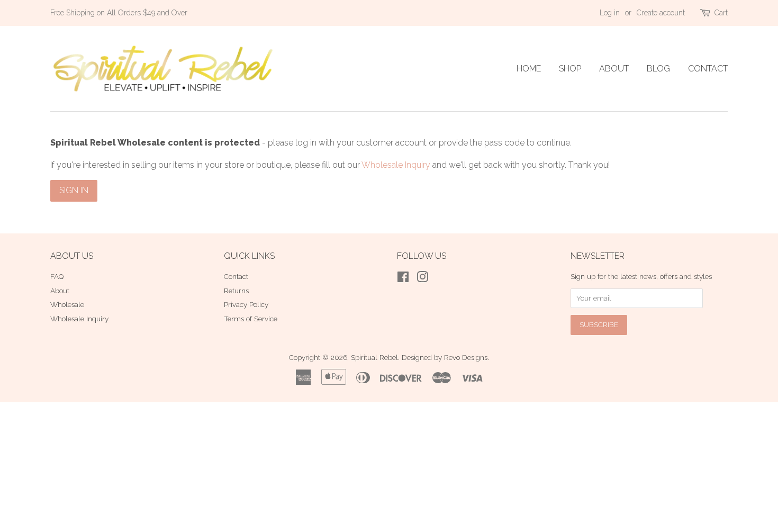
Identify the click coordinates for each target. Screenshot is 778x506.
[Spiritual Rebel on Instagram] (422, 279)
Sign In (73, 190)
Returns (236, 290)
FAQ (57, 276)
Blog (658, 69)
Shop (570, 69)
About (614, 69)
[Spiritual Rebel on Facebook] (403, 279)
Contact (708, 69)
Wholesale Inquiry (395, 165)
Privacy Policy (246, 304)
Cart (721, 12)
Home (529, 69)
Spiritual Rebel (374, 357)
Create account (661, 12)
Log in (610, 12)
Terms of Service (250, 318)
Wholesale (67, 304)
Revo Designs (465, 357)
